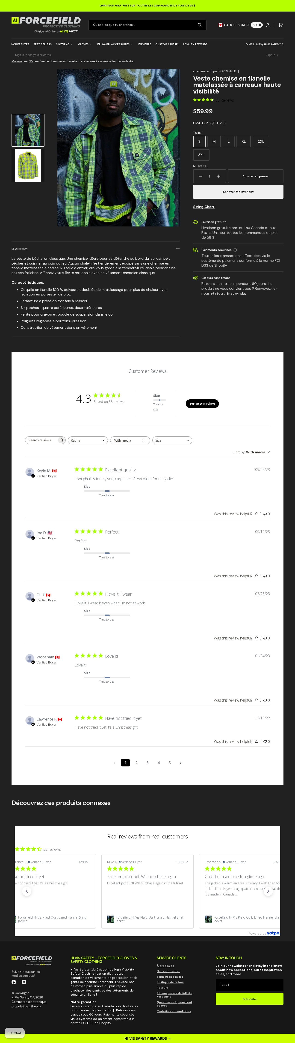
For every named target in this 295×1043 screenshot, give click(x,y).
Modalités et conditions (174, 1011)
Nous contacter (168, 971)
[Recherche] (200, 25)
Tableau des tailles (170, 977)
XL (246, 143)
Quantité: (200, 166)
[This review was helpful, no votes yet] (256, 513)
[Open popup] (235, 250)
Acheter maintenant (238, 192)
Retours (162, 987)
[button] (147, 1038)
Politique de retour (170, 982)
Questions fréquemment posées (174, 1004)
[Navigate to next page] (180, 762)
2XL (263, 143)
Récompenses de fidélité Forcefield (174, 995)
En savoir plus (236, 293)
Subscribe (250, 999)
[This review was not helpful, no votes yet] (265, 513)
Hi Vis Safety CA (23, 997)
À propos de (165, 966)
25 (31, 61)
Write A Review (202, 403)
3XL (203, 156)
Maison (17, 61)
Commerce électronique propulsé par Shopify (29, 1004)
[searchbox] (41, 440)
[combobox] (147, 25)
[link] (49, 919)
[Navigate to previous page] (114, 762)
